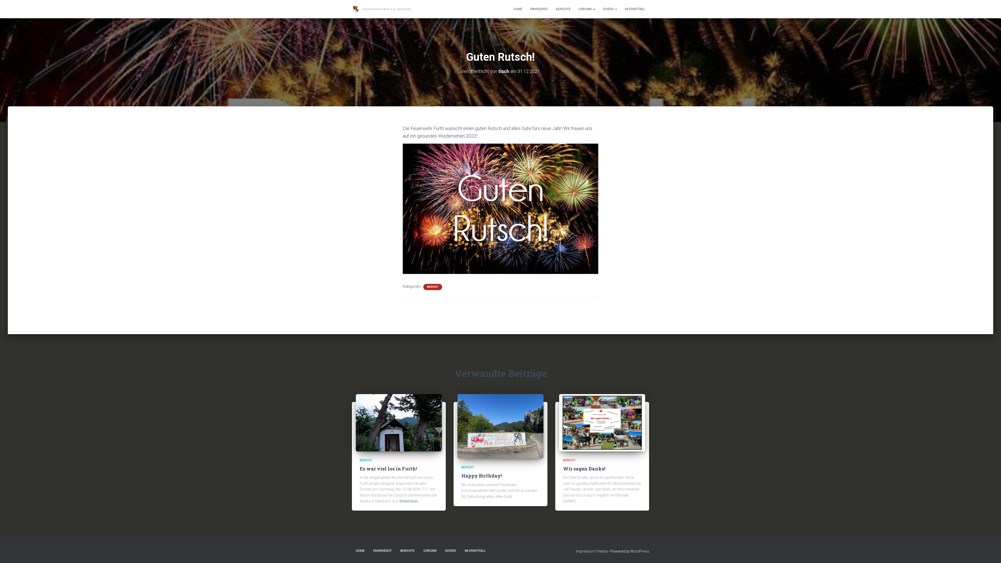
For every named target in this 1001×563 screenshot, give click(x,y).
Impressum (585, 551)
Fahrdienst (539, 9)
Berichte (563, 9)
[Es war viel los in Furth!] (399, 422)
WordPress (639, 551)
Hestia (602, 551)
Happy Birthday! (481, 476)
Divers (608, 9)
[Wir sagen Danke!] (602, 422)
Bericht (432, 286)
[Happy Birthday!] (500, 426)
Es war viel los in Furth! (388, 469)
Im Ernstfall (635, 9)
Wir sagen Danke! (584, 469)
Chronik (585, 9)
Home (518, 9)
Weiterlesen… (409, 501)
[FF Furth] (382, 9)
